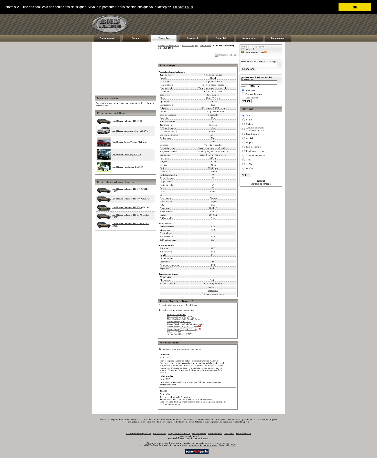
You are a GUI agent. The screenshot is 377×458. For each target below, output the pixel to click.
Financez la (213, 290)
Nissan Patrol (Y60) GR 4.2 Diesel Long (185, 324)
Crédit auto (229, 433)
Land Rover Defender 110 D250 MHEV (130, 223)
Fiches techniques (190, 45)
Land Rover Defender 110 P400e (127, 199)
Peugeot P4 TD (174, 332)
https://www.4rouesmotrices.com (203, 445)
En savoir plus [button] (183, 7)
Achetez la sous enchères (213, 294)
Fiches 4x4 (163, 38)
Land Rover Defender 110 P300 (127, 207)
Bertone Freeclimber (176, 314)
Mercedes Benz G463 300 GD (180, 317)
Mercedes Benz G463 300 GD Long (183, 319)
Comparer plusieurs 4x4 (179, 433)
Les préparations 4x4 (189, 436)
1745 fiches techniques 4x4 (253, 47)
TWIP (233, 445)
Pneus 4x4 (221, 38)
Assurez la (213, 287)
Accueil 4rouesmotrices (168, 45)
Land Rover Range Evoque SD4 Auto (129, 142)
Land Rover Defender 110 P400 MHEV (130, 189)
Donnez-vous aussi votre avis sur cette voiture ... (181, 349)
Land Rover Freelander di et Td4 (127, 167)
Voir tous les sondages (261, 183)
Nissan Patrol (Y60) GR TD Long (182, 329)
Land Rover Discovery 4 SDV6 (126, 154)
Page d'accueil (107, 38)
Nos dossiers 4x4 (243, 433)
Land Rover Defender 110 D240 (127, 121)
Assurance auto (215, 433)
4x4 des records (199, 433)
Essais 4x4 (192, 38)
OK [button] (355, 7)
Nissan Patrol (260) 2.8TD (179, 321)
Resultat (261, 180)
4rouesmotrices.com (200, 438)
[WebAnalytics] (176, 451)
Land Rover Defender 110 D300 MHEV (130, 215)
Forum (135, 38)
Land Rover (205, 45)
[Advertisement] (213, 24)
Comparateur (278, 38)
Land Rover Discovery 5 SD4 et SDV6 (130, 131)
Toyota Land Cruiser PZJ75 (179, 334)
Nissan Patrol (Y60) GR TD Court (182, 326)
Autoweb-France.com (179, 438)
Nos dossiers (249, 38)
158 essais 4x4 (247, 49)
